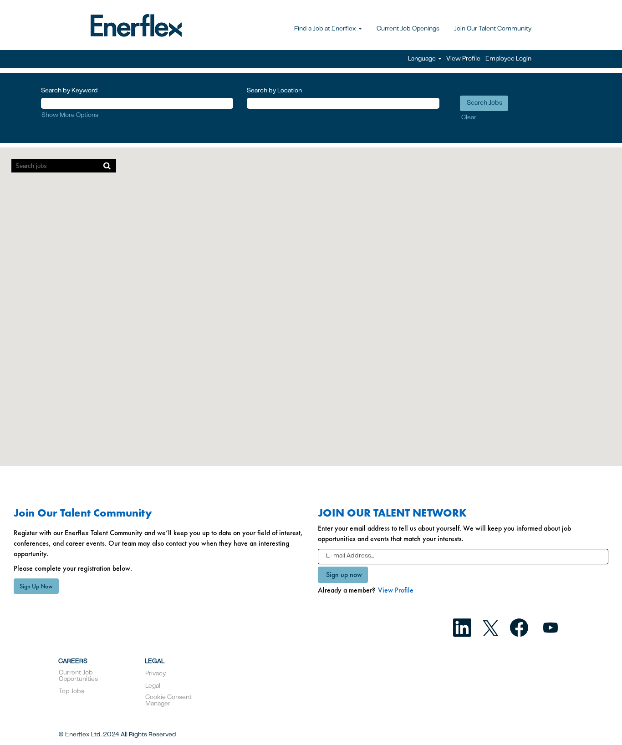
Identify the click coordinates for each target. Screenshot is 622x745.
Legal (152, 686)
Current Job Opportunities (78, 676)
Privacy (155, 674)
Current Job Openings (408, 29)
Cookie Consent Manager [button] (168, 701)
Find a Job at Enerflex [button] (325, 29)
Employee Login (508, 59)
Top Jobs (71, 691)
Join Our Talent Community (492, 29)
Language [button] (422, 59)
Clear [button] (468, 118)
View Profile (463, 59)
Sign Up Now (36, 586)
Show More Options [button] (69, 115)
